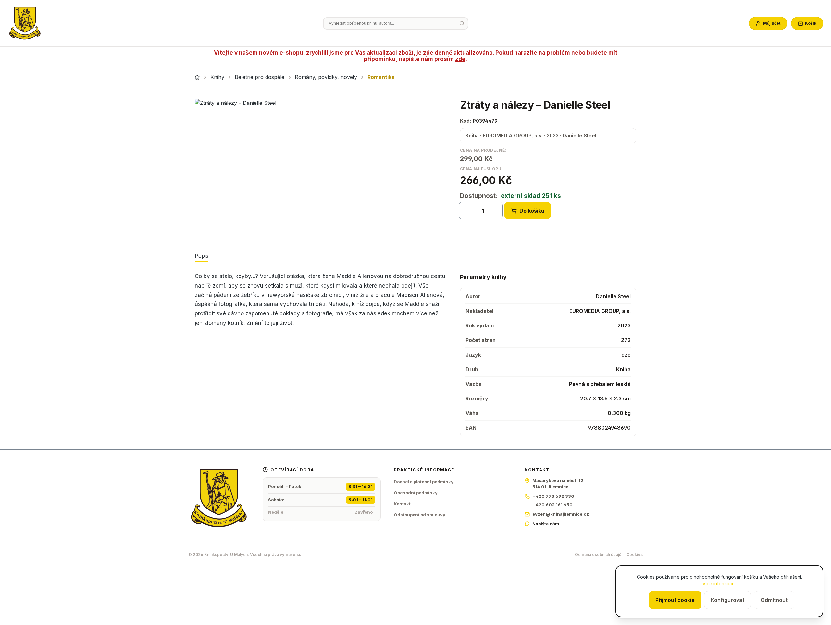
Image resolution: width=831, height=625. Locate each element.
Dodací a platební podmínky (423, 481)
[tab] (201, 256)
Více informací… (719, 583)
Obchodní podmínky (416, 492)
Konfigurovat (727, 600)
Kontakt (402, 503)
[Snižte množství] (465, 215)
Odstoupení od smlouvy (419, 514)
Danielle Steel (613, 296)
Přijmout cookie (675, 600)
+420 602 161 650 (552, 504)
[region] (320, 169)
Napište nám (545, 523)
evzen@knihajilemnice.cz (560, 514)
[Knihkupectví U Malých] (25, 23)
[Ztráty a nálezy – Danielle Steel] (321, 169)
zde (460, 59)
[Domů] (197, 77)
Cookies (634, 554)
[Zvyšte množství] (465, 206)
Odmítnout (774, 600)
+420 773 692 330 (553, 496)
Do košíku (531, 210)
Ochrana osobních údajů (598, 554)
